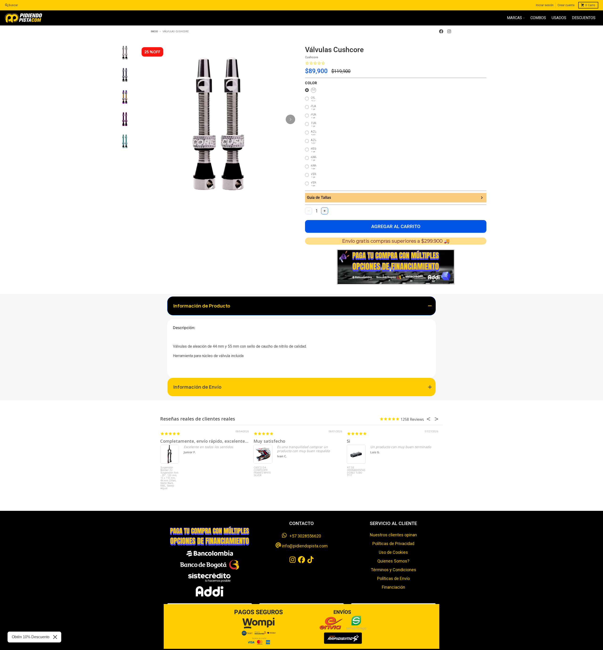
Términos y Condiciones (393, 569)
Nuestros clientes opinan (393, 534)
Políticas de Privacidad (393, 543)
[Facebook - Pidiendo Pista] (441, 31)
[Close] (55, 637)
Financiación (393, 587)
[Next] (290, 119)
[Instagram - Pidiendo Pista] (449, 31)
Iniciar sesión (545, 5)
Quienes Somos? (393, 560)
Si (348, 441)
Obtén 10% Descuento (30, 637)
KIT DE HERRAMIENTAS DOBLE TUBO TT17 (356, 471)
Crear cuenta (566, 5)
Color (311, 83)
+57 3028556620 (304, 535)
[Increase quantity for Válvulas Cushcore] (324, 210)
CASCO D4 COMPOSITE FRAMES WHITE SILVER (262, 471)
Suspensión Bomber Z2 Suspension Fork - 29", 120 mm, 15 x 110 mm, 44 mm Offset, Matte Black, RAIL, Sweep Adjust (169, 475)
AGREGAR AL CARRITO (395, 226)
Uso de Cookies (393, 552)
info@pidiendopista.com (304, 545)
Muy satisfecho (269, 441)
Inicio (154, 31)
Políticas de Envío (393, 578)
